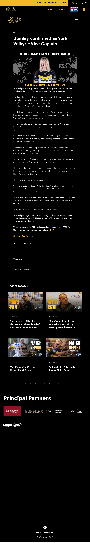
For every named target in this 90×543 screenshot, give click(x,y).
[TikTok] (82, 3)
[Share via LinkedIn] (25, 243)
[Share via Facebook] (14, 243)
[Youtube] (86, 3)
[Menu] (84, 9)
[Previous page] (31, 384)
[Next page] (58, 384)
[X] (79, 3)
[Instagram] (73, 3)
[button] (76, 20)
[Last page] (63, 384)
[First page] (26, 384)
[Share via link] (31, 243)
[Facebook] (76, 3)
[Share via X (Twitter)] (20, 243)
